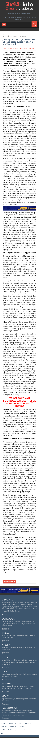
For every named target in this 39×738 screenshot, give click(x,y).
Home (3, 724)
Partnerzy (27, 724)
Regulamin (18, 724)
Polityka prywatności (9, 726)
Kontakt (22, 726)
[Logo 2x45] (19, 6)
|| (19, 19)
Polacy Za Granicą (9, 17)
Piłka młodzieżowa (24, 17)
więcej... (4, 614)
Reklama (10, 724)
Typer (34, 17)
